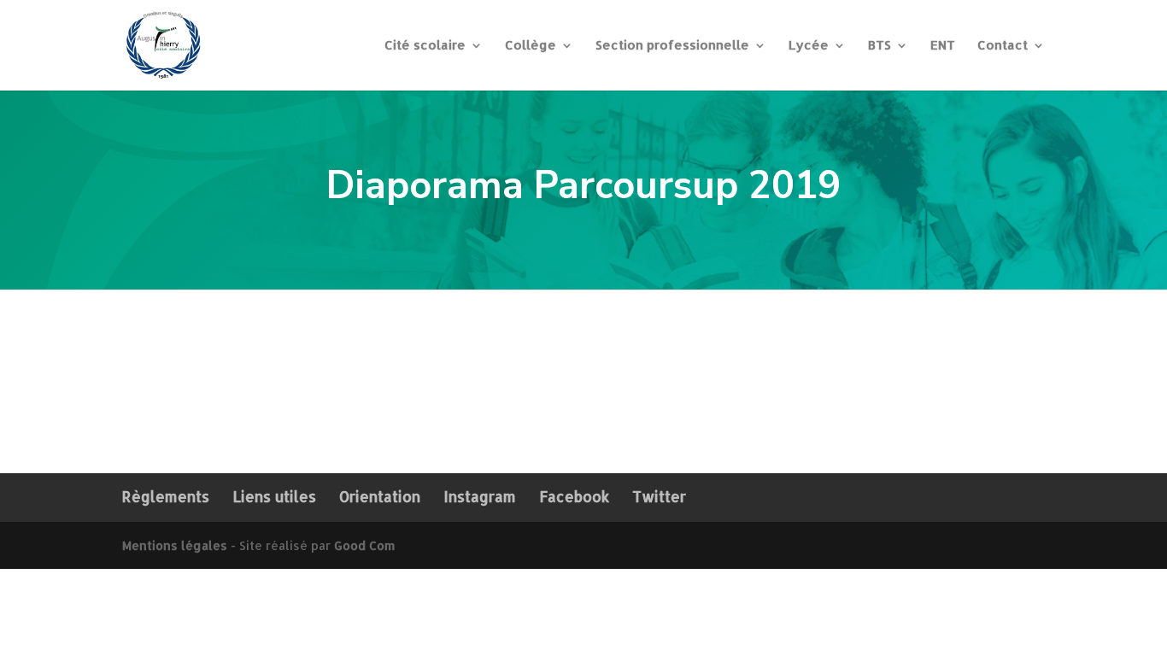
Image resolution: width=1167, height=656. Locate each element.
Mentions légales (174, 545)
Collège (530, 46)
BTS (879, 46)
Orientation (379, 496)
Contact (1002, 46)
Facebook (574, 496)
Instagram (479, 496)
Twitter (659, 496)
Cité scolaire (425, 46)
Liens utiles (274, 496)
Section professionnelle (672, 46)
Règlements (165, 496)
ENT (942, 46)
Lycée (809, 46)
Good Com (364, 545)
